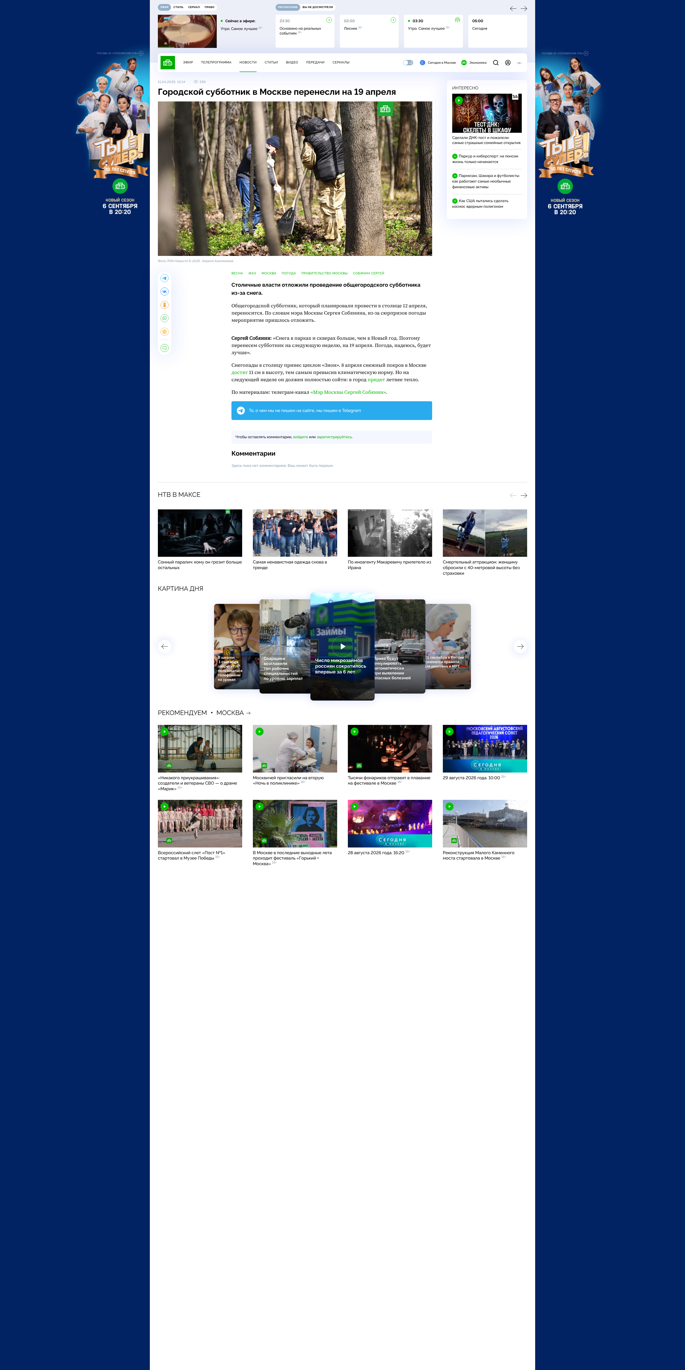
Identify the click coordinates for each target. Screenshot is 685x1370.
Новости (248, 62)
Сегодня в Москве (442, 63)
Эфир (188, 62)
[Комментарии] (165, 348)
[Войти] (508, 62)
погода (289, 273)
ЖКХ (252, 273)
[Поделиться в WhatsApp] (165, 318)
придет (376, 379)
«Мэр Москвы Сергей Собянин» (348, 392)
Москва (269, 273)
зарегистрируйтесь (334, 437)
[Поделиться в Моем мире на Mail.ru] (165, 332)
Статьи (271, 62)
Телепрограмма (216, 62)
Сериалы (341, 62)
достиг (239, 372)
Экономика (477, 63)
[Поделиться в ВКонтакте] (165, 291)
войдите (300, 437)
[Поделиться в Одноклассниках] (165, 305)
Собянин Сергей (369, 273)
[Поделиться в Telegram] (165, 278)
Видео (292, 62)
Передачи (315, 62)
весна (237, 273)
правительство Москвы (324, 273)
